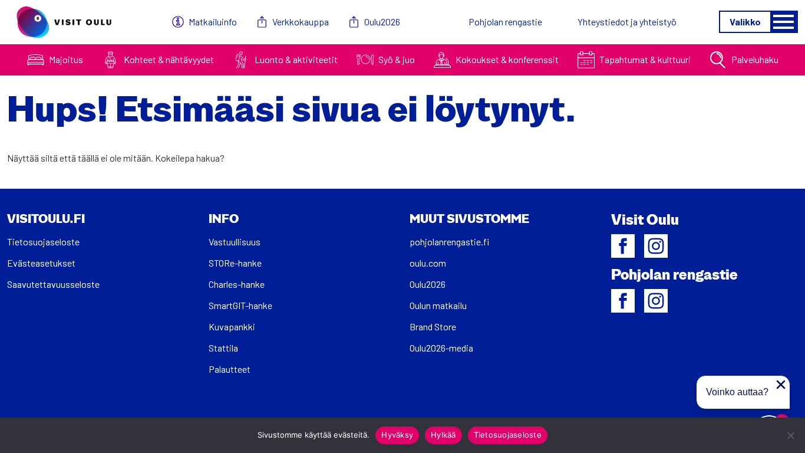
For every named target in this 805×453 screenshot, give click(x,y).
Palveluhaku (754, 59)
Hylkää (443, 434)
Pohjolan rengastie (505, 21)
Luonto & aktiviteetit (296, 59)
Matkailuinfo (213, 21)
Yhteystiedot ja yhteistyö (627, 21)
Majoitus (66, 59)
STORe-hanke (235, 262)
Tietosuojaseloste (43, 241)
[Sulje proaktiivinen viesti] (780, 384)
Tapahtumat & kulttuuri (645, 59)
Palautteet (229, 369)
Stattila (223, 347)
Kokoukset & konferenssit (507, 59)
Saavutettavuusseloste (53, 284)
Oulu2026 (382, 21)
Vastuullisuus (234, 241)
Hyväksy (397, 434)
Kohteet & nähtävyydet (169, 59)
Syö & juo (396, 59)
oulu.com (428, 262)
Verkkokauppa (300, 21)
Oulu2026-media (441, 347)
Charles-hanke (237, 284)
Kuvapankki (232, 326)
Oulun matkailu (438, 305)
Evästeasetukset (41, 262)
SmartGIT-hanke (240, 305)
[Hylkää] (790, 435)
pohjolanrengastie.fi (449, 241)
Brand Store (433, 326)
